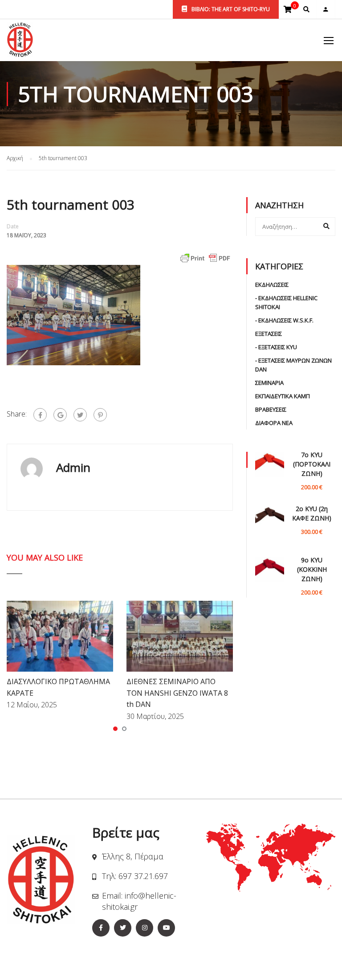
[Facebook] (40, 414)
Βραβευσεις (270, 409)
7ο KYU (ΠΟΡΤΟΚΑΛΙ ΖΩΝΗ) (311, 464)
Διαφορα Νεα (274, 423)
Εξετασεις (268, 334)
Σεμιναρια (269, 383)
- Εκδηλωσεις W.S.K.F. (284, 320)
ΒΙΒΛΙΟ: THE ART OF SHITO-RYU (230, 9)
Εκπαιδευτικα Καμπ (282, 396)
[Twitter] (80, 414)
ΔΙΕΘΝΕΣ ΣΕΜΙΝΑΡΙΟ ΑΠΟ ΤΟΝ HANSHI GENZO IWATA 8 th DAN (177, 693)
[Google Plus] (60, 414)
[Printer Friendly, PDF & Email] (205, 257)
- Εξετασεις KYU (276, 347)
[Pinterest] (100, 414)
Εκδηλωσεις (272, 285)
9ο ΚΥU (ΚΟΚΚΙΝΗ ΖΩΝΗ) (312, 569)
